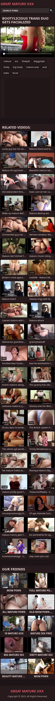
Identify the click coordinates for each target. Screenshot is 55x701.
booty (6, 67)
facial (15, 72)
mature (7, 61)
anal (44, 67)
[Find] (51, 10)
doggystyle (39, 61)
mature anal (32, 67)
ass (16, 61)
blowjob (26, 61)
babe (6, 72)
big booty (18, 67)
